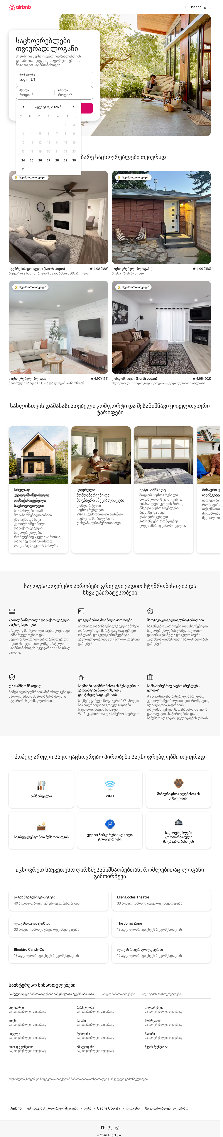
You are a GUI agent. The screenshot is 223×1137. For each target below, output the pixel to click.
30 (74, 160)
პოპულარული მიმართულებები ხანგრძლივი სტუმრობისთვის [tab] (52, 994)
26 (40, 160)
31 (23, 169)
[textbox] (35, 94)
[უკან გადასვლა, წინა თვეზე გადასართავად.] (23, 107)
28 (57, 160)
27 (48, 160)
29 (65, 160)
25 (31, 160)
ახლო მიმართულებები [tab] (118, 994)
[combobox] (54, 79)
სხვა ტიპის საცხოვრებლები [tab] (161, 994)
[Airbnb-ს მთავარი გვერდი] (20, 7)
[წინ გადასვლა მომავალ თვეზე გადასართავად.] (73, 107)
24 (23, 160)
